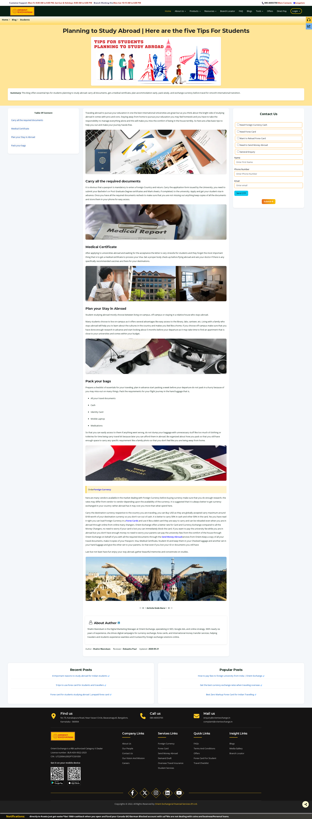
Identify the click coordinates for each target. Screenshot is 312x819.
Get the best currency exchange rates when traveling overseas (230, 685)
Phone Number (241, 169)
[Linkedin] (167, 792)
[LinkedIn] (289, 807)
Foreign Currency (102, 489)
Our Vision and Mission (133, 758)
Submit (267, 201)
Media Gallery (236, 748)
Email (237, 180)
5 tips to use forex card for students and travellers (80, 685)
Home (168, 11)
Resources (209, 11)
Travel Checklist (201, 763)
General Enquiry (247, 152)
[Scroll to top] (307, 796)
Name (237, 157)
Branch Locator (227, 11)
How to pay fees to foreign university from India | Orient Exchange (230, 675)
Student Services (166, 767)
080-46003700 (271, 2)
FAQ (241, 11)
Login (296, 11)
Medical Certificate (20, 128)
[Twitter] (281, 807)
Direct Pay (282, 11)
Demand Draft (165, 758)
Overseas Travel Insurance (170, 763)
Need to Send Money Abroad (254, 145)
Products (194, 11)
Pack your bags (18, 145)
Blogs (249, 11)
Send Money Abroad (172, 536)
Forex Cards (132, 520)
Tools (259, 11)
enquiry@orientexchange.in (216, 717)
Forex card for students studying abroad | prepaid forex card (79, 694)
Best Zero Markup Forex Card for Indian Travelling (230, 694)
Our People (127, 748)
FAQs (196, 743)
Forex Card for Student (205, 758)
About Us (179, 11)
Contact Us (127, 753)
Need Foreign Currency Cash (253, 125)
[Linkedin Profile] (118, 623)
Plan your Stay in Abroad (23, 137)
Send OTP (241, 193)
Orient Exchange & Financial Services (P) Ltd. (176, 803)
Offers (270, 11)
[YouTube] (179, 792)
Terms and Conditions (204, 748)
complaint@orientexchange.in (218, 721)
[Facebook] (273, 807)
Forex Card (163, 748)
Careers (126, 763)
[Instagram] (156, 792)
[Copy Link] (297, 807)
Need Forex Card (248, 131)
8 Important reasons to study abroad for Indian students (79, 675)
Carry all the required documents (27, 120)
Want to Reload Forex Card (253, 138)
